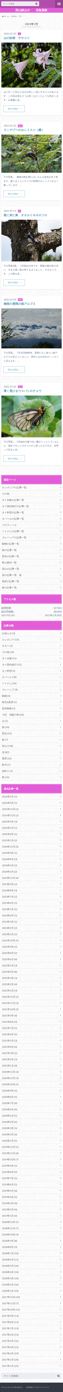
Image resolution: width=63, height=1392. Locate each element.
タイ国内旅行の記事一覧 (15, 506)
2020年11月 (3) (10, 1078)
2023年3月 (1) (9, 921)
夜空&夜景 (9, 702)
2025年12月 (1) (10, 809)
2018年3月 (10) (10, 1278)
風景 (7, 758)
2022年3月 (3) (9, 977)
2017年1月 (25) (10, 1365)
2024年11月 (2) (10, 846)
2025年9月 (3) (9, 821)
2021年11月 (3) (10, 1003)
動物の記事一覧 (10, 543)
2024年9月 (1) (9, 852)
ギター (7, 645)
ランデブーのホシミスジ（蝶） (24, 130)
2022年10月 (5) (10, 940)
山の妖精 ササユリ (17, 38)
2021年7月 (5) (9, 1028)
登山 (7, 745)
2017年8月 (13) (10, 1322)
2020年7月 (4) (9, 1103)
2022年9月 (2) (9, 946)
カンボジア (10, 639)
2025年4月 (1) (9, 834)
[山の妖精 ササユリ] (31, 85)
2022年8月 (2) (9, 952)
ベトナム (9, 683)
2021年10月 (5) (10, 1009)
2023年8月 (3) (9, 890)
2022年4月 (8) (9, 971)
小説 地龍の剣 (13, 714)
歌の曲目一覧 (9, 562)
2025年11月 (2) (10, 815)
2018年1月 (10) (10, 1290)
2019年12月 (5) (10, 1146)
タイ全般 (9, 658)
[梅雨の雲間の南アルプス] (31, 346)
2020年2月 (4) (9, 1134)
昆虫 (7, 733)
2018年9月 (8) (9, 1240)
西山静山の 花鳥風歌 (31, 10)
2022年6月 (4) (9, 959)
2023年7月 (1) (9, 896)
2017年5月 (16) (10, 1340)
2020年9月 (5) (9, 1090)
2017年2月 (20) (10, 1359)
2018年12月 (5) (10, 1221)
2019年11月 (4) (10, 1153)
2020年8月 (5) (9, 1096)
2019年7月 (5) (9, 1178)
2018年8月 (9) (9, 1247)
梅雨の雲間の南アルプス (20, 303)
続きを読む (13, 108)
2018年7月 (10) (10, 1253)
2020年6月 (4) (9, 1109)
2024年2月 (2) (9, 871)
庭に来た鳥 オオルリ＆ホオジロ (25, 215)
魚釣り (7, 770)
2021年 (14, 16)
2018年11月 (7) (10, 1228)
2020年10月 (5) (10, 1084)
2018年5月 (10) (10, 1265)
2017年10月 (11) (11, 1309)
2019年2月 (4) (9, 1209)
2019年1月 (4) (9, 1215)
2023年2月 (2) (9, 927)
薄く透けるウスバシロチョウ (22, 390)
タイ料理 (8, 670)
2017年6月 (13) (10, 1334)
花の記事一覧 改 (12, 574)
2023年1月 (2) (9, 934)
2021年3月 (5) (9, 1053)
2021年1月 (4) (9, 1065)
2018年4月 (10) (10, 1272)
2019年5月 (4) (9, 1190)
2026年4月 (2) (9, 802)
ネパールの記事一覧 (13, 518)
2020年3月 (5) (9, 1128)
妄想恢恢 (8, 708)
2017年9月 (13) (10, 1315)
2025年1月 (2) (9, 840)
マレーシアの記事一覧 (14, 537)
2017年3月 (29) (10, 1353)
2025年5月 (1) (9, 827)
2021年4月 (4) (9, 1046)
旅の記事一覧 (9, 549)
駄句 (6, 764)
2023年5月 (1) (9, 909)
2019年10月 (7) (10, 1159)
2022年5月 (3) (9, 965)
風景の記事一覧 (10, 581)
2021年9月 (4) (9, 1015)
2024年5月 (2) (9, 865)
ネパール (9, 677)
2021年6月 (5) (9, 1034)
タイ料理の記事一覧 (13, 512)
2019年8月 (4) (9, 1171)
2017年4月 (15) (10, 1347)
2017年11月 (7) (10, 1303)
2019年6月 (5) (9, 1184)
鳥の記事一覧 (9, 587)
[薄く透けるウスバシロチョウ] (31, 435)
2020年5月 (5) (9, 1115)
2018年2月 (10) (10, 1284)
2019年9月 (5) (9, 1165)
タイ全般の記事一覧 (13, 499)
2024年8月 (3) (9, 859)
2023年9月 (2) (9, 884)
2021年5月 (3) (9, 1040)
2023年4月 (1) (9, 915)
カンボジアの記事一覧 (14, 487)
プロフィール (9, 524)
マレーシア (10, 689)
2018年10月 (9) (10, 1234)
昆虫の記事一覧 (10, 556)
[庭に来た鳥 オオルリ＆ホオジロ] (31, 259)
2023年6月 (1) (9, 902)
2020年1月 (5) (9, 1140)
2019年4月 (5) (9, 1196)
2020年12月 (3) (10, 1071)
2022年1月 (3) (9, 990)
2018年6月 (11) (10, 1259)
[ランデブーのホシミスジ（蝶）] (31, 170)
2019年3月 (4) (9, 1203)
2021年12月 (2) (10, 996)
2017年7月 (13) (10, 1328)
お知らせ (8, 633)
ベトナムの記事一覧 (13, 531)
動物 (6, 695)
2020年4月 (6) (9, 1121)
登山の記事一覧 (10, 568)
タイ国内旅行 (11, 664)
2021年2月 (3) (9, 1059)
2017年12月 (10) (11, 1297)
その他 (5, 493)
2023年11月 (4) (10, 877)
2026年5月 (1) (9, 796)
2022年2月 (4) (9, 984)
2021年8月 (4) (9, 1021)
